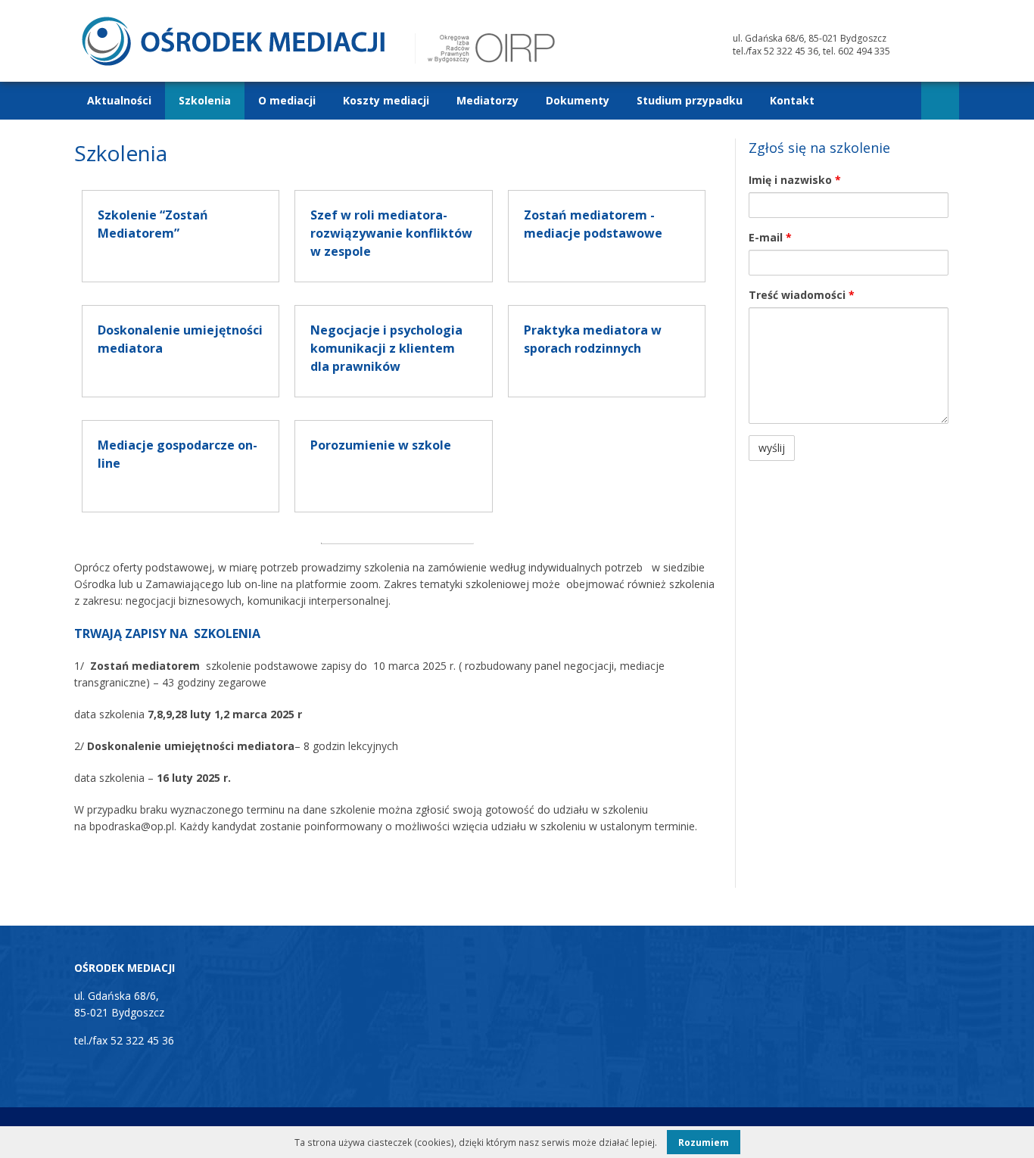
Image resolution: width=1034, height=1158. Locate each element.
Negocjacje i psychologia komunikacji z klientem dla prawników (386, 348)
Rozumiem (703, 1142)
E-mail (770, 237)
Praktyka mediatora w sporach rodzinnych (593, 339)
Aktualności (119, 100)
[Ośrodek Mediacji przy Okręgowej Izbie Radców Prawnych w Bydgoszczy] (233, 61)
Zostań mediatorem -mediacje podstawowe (593, 224)
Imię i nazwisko (795, 180)
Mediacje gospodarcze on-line (177, 454)
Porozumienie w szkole (380, 445)
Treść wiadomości (802, 295)
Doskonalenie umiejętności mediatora (180, 339)
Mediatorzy (487, 100)
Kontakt (792, 100)
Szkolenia (205, 100)
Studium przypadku (690, 100)
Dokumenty (577, 100)
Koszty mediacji (386, 100)
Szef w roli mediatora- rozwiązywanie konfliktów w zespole (391, 233)
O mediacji (287, 100)
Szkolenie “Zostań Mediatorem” (153, 224)
